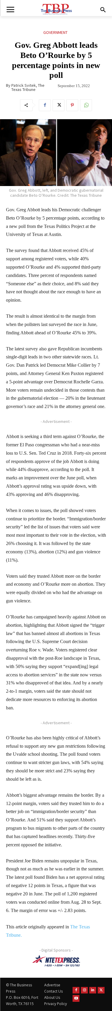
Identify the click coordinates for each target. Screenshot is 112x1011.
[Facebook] (45, 105)
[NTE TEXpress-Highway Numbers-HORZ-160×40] (56, 961)
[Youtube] (76, 998)
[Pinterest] (72, 105)
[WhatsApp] (86, 105)
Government (55, 32)
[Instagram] (84, 990)
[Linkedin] (92, 990)
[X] (59, 105)
